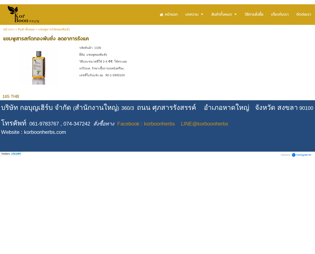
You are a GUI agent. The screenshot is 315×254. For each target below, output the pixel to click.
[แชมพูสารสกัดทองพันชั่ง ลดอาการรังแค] (39, 64)
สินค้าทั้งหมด (26, 29)
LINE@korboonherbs (204, 124)
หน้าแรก (8, 29)
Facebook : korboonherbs (146, 124)
